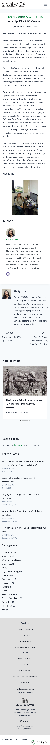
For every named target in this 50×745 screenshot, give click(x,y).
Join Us (25, 664)
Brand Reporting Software (25, 647)
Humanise (6, 583)
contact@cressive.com (25, 689)
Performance (8, 594)
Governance (7, 579)
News (9, 17)
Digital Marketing (30, 17)
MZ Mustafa (12, 412)
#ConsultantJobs (9, 552)
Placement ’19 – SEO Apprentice (11, 337)
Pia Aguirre (18, 27)
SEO (41, 17)
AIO (4, 567)
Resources (7, 605)
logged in (18, 445)
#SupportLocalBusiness (12, 560)
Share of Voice (25, 641)
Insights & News (25, 670)
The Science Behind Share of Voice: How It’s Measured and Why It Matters (24, 404)
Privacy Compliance (11, 598)
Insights (5, 586)
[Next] (43, 392)
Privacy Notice (32, 676)
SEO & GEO (25, 635)
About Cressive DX (25, 658)
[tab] (20, 420)
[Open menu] (45, 4)
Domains (6, 575)
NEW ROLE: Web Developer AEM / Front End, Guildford (39, 338)
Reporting (6, 602)
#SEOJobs (17, 17)
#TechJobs (7, 564)
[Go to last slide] (6, 392)
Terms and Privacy (19, 676)
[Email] (8, 274)
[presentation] (25, 381)
